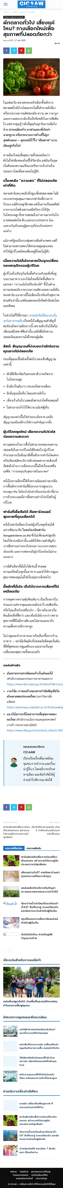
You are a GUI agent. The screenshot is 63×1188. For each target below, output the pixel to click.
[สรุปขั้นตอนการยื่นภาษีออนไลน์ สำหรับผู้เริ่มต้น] (11, 922)
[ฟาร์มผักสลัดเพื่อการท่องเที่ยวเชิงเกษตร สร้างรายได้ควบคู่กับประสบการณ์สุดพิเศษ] (11, 860)
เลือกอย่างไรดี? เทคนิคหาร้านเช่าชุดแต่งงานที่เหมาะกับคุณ (40, 874)
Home (6, 12)
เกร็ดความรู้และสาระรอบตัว (23, 12)
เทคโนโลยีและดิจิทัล (39, 1175)
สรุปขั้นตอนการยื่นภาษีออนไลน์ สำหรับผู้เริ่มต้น (39, 921)
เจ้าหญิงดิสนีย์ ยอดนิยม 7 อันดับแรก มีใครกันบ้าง (37, 1150)
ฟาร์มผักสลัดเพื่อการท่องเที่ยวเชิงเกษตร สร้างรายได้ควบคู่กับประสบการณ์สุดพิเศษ (16, 832)
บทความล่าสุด (41, 1178)
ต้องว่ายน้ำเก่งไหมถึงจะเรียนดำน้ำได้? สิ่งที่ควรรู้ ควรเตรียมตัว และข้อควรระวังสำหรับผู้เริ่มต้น (39, 907)
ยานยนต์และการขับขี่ (24, 1178)
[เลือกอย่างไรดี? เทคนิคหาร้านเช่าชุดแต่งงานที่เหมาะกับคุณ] (11, 876)
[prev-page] (5, 951)
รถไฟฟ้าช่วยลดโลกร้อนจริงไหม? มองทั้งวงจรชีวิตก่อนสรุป (37, 1031)
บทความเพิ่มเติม (33, 848)
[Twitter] (14, 50)
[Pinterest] (21, 50)
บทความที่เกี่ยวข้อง (14, 848)
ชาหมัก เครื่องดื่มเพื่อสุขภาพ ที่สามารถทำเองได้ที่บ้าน (36, 1105)
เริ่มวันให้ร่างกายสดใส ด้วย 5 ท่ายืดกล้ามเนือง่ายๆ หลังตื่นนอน (46, 830)
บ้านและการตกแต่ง (20, 1175)
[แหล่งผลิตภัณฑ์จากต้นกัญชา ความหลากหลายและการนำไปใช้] (11, 891)
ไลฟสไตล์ (24, 1171)
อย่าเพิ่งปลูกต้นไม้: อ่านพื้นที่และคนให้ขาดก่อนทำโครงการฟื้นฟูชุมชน (30, 1003)
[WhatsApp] (29, 50)
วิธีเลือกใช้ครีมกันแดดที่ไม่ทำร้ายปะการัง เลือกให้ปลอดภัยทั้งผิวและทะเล (38, 1061)
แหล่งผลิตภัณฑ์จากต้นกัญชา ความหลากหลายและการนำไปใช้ (39, 890)
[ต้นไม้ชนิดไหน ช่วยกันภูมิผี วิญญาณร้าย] (11, 938)
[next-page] (10, 951)
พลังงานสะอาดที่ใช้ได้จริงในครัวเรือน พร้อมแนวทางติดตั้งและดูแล (38, 1076)
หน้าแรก (13, 1171)
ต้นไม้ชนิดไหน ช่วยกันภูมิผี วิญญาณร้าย (36, 936)
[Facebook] (6, 50)
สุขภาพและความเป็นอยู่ (40, 1171)
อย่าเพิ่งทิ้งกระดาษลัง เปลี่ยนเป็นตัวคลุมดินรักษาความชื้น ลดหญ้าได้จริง (39, 1046)
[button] (5, 4)
